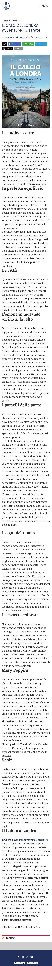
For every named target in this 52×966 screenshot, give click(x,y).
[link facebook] (23, 957)
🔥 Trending (8, 938)
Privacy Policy (19, 963)
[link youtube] (31, 957)
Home (5, 20)
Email (20, 49)
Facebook (15, 44)
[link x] (18, 957)
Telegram (42, 44)
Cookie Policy (32, 963)
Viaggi (14, 20)
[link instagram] (27, 957)
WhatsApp (29, 44)
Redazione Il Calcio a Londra (16, 37)
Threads (8, 49)
